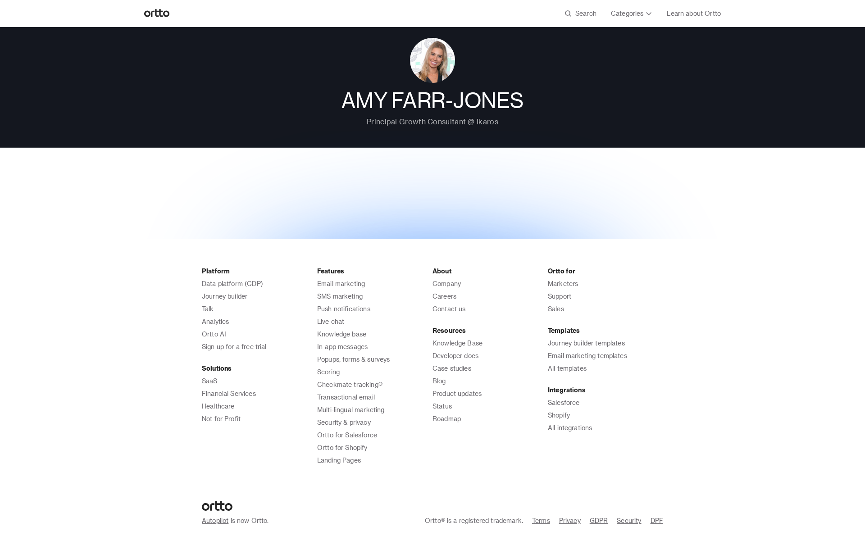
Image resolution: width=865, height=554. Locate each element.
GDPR (599, 520)
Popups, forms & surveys (353, 359)
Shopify (559, 415)
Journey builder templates (586, 343)
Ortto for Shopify (342, 447)
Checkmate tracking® (349, 384)
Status (442, 406)
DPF (657, 520)
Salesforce (564, 402)
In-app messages (342, 346)
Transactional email (346, 397)
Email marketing (341, 283)
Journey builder (224, 296)
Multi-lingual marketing (350, 409)
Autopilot (215, 520)
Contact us (449, 309)
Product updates (457, 393)
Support (559, 296)
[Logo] (157, 13)
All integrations (570, 427)
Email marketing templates (587, 355)
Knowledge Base (457, 343)
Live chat (330, 321)
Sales (556, 309)
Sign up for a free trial (234, 346)
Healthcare (218, 406)
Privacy (570, 520)
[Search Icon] (580, 13)
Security (629, 520)
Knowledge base (341, 334)
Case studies (451, 368)
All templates (567, 368)
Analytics (215, 321)
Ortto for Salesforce (347, 435)
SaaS (210, 381)
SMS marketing (340, 296)
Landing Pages (339, 460)
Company (446, 283)
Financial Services (229, 393)
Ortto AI (214, 334)
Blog (439, 381)
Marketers (563, 283)
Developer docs (455, 355)
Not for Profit (221, 418)
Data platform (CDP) (232, 283)
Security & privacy (344, 422)
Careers (444, 296)
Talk (208, 309)
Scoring (328, 372)
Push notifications (343, 309)
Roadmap (446, 418)
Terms (541, 520)
